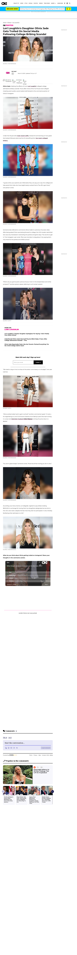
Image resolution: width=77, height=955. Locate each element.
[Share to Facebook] (9, 80)
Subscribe (60, 3)
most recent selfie (23, 135)
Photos (9, 22)
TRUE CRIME (47, 3)
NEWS (21, 3)
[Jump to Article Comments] (4, 80)
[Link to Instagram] (67, 3)
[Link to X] (69, 3)
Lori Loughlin (15, 22)
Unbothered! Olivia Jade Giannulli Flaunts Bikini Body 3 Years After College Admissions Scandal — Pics (26, 339)
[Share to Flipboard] (19, 80)
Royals (30, 3)
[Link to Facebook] (64, 3)
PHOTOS (36, 3)
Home (4, 22)
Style (26, 3)
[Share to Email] (24, 80)
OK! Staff (14, 71)
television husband (21, 419)
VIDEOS (41, 3)
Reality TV (16, 3)
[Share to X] (14, 80)
